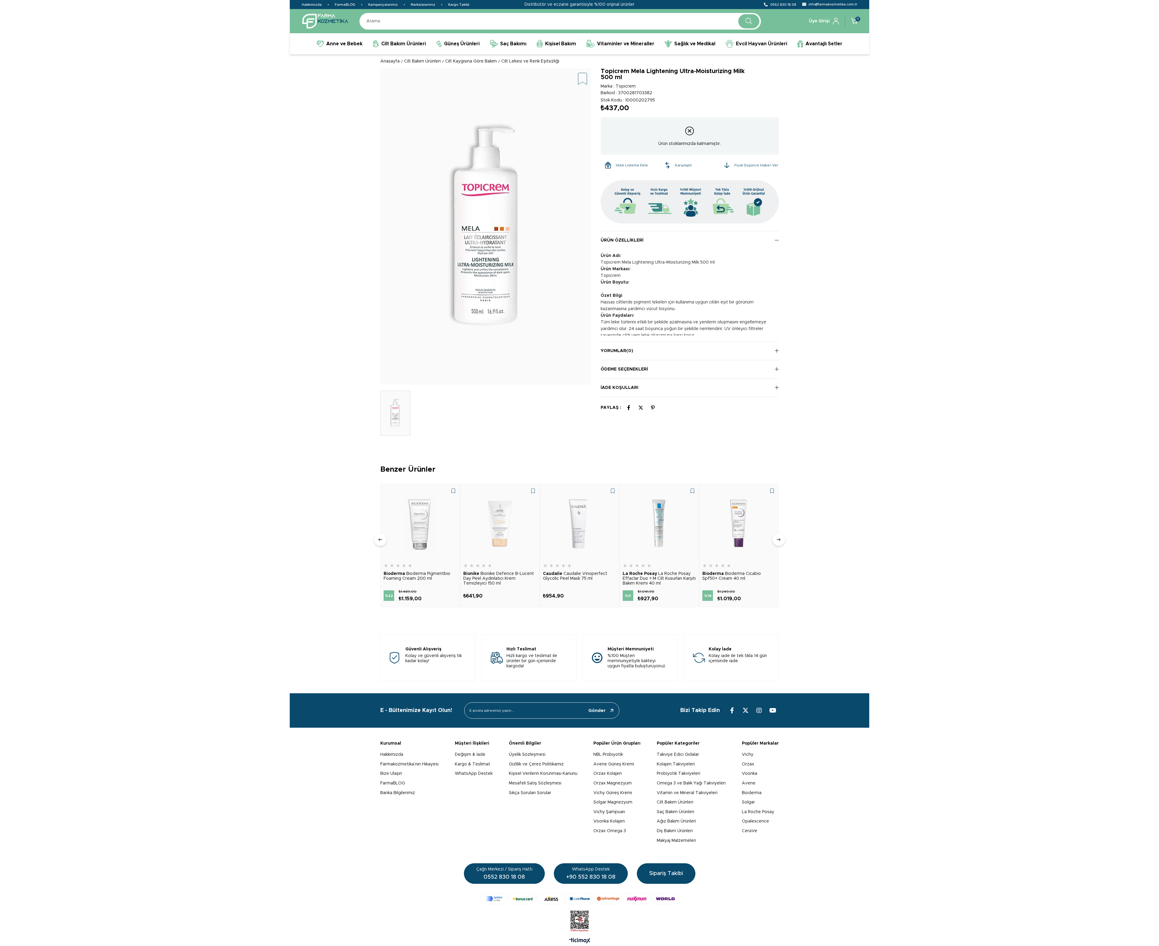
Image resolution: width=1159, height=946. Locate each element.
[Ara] (748, 21)
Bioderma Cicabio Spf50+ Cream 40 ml (731, 576)
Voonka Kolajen (609, 821)
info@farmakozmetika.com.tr (833, 4)
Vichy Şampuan (609, 812)
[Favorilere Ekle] (582, 79)
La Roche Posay (758, 812)
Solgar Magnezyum (612, 802)
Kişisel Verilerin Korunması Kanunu (543, 773)
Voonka (749, 773)
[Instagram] (759, 710)
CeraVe (749, 831)
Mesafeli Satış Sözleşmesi (535, 783)
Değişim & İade (470, 754)
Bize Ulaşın (391, 773)
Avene (748, 783)
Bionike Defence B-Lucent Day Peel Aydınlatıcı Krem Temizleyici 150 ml (498, 578)
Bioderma (751, 793)
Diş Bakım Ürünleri (675, 831)
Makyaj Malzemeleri (676, 841)
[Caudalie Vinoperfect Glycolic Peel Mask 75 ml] (579, 523)
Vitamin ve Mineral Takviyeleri (687, 793)
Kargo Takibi (458, 4)
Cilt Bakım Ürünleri (675, 802)
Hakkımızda (312, 4)
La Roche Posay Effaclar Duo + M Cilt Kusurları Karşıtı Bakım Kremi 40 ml (659, 578)
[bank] (579, 898)
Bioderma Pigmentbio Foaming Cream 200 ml (417, 576)
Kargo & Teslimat (472, 764)
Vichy (747, 754)
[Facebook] (732, 710)
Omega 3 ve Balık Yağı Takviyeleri (691, 783)
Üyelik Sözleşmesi (527, 754)
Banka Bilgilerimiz (397, 793)
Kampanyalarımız (383, 4)
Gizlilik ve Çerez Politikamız (536, 764)
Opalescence (755, 821)
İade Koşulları (619, 388)
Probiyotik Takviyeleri (678, 773)
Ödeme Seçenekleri (624, 369)
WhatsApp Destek (474, 773)
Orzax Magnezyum (612, 783)
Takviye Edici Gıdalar (678, 754)
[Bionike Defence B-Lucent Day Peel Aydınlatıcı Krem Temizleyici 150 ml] (499, 523)
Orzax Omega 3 (609, 831)
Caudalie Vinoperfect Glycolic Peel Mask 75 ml (575, 576)
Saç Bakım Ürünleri (675, 812)
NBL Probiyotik (608, 754)
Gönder (597, 710)
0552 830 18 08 (783, 4)
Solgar (748, 802)
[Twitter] (745, 710)
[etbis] (579, 921)
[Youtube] (773, 710)
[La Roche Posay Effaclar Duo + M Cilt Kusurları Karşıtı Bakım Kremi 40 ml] (659, 523)
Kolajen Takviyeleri (676, 764)
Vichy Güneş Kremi (612, 793)
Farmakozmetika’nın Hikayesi (409, 764)
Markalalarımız (423, 4)
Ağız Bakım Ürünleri (676, 821)
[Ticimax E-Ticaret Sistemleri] (579, 941)
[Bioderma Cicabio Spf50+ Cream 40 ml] (738, 523)
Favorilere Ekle (453, 491)
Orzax (748, 764)
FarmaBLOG (345, 4)
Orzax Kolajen (607, 773)
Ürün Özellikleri (622, 240)
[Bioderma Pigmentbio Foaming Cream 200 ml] (420, 523)
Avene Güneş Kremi (613, 764)
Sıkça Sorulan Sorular (530, 793)
